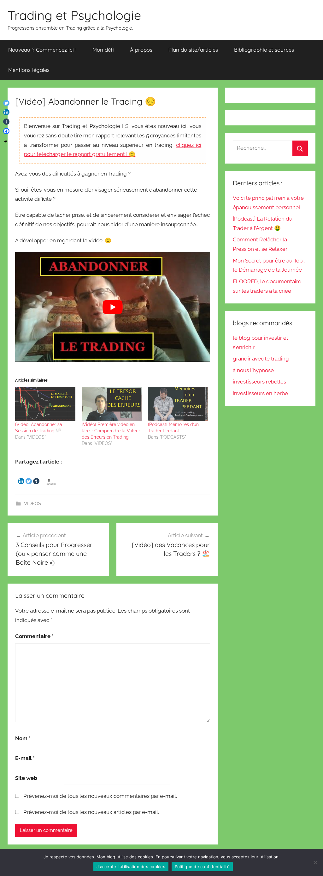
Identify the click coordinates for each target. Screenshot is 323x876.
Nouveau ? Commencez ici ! (42, 49)
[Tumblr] (36, 476)
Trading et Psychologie (74, 15)
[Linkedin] (21, 476)
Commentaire (34, 636)
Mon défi (103, 49)
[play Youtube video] (112, 307)
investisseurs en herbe (260, 393)
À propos (141, 49)
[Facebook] (6, 131)
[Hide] (5, 141)
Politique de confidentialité (202, 866)
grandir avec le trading (261, 358)
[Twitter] (29, 476)
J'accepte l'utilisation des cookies (131, 866)
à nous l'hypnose (253, 370)
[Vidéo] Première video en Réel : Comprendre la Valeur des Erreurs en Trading (111, 431)
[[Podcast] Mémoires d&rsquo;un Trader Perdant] (178, 404)
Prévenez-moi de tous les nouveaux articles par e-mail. (91, 812)
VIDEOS (32, 503)
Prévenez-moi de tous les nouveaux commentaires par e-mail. (100, 796)
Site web (26, 778)
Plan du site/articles (193, 49)
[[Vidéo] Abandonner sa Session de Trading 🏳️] (45, 404)
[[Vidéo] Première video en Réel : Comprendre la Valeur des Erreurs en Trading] (112, 404)
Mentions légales (29, 69)
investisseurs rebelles (259, 381)
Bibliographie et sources (264, 49)
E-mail (25, 758)
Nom (23, 738)
